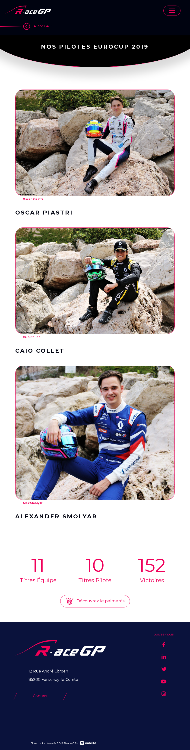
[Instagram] (164, 694)
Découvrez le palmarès (100, 601)
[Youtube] (164, 681)
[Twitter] (163, 669)
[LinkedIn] (164, 657)
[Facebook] (163, 644)
